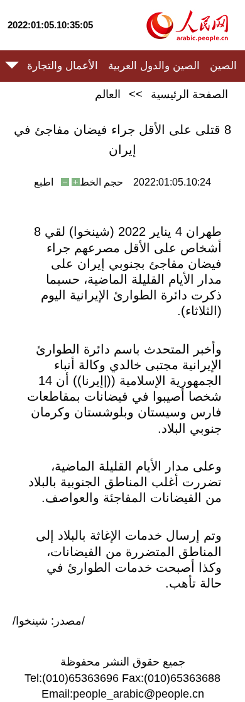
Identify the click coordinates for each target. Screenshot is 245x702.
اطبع (43, 182)
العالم (108, 94)
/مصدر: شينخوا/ (49, 621)
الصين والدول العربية (154, 66)
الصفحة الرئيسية (189, 94)
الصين (223, 66)
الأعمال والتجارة (62, 66)
